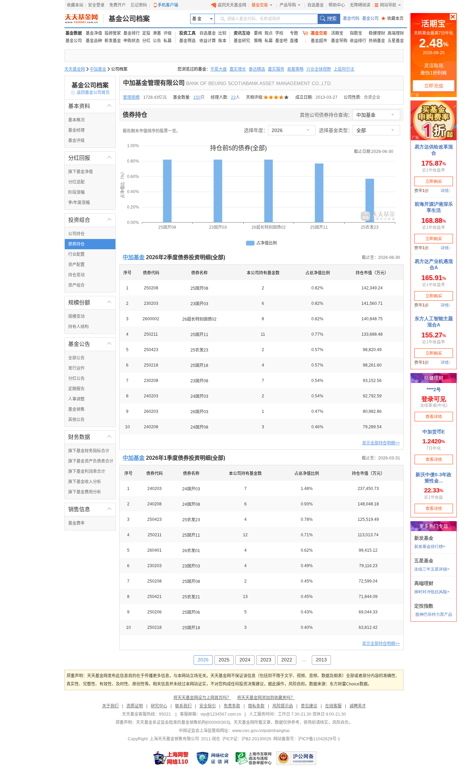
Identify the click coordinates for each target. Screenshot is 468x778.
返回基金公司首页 (90, 92)
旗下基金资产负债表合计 (90, 461)
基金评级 (76, 140)
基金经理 (76, 130)
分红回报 (90, 158)
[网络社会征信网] (212, 758)
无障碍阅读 (360, 5)
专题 (294, 33)
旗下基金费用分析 (84, 492)
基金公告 (90, 344)
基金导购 (339, 40)
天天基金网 (74, 69)
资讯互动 (242, 33)
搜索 (329, 19)
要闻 (258, 33)
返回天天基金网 (232, 5)
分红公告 (76, 378)
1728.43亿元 (155, 97)
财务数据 (90, 437)
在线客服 (333, 706)
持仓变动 (76, 275)
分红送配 (76, 182)
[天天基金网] (84, 19)
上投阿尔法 (344, 69)
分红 (146, 40)
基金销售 (76, 409)
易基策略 (295, 69)
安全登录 (96, 5)
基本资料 (90, 106)
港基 (157, 33)
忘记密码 (139, 5)
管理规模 (131, 97)
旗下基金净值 (80, 171)
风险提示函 (282, 706)
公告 (157, 40)
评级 (167, 33)
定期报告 (76, 388)
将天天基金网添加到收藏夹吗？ (266, 697)
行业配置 (76, 254)
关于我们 (110, 706)
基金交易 (259, 5)
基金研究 (242, 40)
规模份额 (90, 303)
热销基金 (377, 40)
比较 (222, 33)
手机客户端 (168, 5)
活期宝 (337, 33)
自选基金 (315, 5)
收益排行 (358, 40)
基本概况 (76, 120)
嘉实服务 (276, 69)
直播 (294, 40)
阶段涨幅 (76, 192)
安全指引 (207, 706)
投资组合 (90, 220)
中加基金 (98, 69)
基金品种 (94, 40)
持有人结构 (78, 326)
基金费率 (76, 523)
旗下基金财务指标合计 (88, 450)
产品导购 (288, 5)
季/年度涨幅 (79, 202)
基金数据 (73, 33)
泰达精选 (257, 69)
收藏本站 (75, 5)
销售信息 (90, 509)
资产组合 (76, 285)
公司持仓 (76, 233)
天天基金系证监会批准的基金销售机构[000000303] (183, 722)
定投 (146, 33)
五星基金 (395, 40)
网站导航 (388, 5)
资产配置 (76, 264)
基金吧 (281, 40)
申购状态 (131, 40)
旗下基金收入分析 (84, 481)
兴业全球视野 (318, 69)
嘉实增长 (238, 69)
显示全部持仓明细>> (381, 443)
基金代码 (351, 18)
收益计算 (207, 40)
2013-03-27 (326, 97)
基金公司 (370, 18)
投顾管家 (112, 33)
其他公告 (76, 419)
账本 (222, 40)
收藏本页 (392, 18)
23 (233, 97)
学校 (279, 33)
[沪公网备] (296, 758)
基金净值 (94, 33)
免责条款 (232, 706)
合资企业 (372, 97)
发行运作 (76, 368)
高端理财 (395, 33)
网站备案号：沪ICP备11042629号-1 (306, 739)
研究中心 (159, 706)
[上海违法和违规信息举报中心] (254, 758)
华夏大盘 (218, 69)
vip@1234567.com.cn (220, 714)
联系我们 (183, 706)
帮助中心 (337, 5)
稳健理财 (377, 33)
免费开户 (117, 5)
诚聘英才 (357, 706)
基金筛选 (187, 40)
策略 (258, 40)
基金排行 (131, 33)
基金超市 (319, 40)
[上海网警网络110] (171, 758)
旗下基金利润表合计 (86, 471)
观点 (268, 33)
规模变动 (76, 316)
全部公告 (76, 358)
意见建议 (309, 706)
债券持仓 (76, 244)
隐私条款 (256, 706)
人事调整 (76, 399)
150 (196, 97)
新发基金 (112, 40)
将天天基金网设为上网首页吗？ (202, 697)
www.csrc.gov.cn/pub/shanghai (261, 730)
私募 (167, 40)
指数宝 (356, 33)
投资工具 (187, 33)
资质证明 (134, 706)
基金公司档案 (129, 19)
